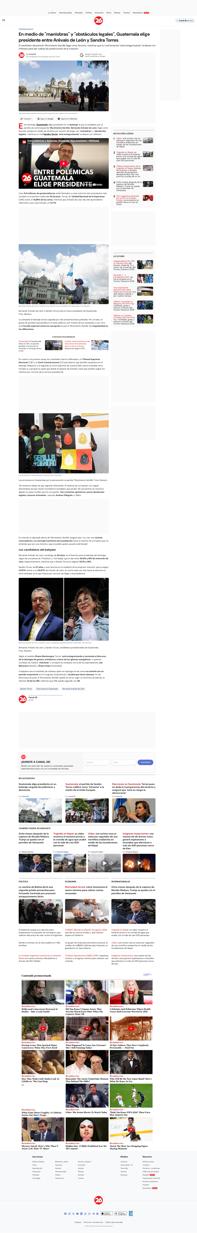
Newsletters (150, 1188)
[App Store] (107, 1213)
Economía (70, 881)
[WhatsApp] (89, 1214)
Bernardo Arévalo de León (73, 689)
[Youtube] (77, 1214)
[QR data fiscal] (131, 1215)
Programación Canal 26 (151, 1178)
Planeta (80, 1172)
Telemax (124, 1172)
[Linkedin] (81, 1214)
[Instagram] (69, 1214)
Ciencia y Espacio (84, 1162)
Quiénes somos (148, 1162)
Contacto (146, 1165)
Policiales (35, 1175)
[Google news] (97, 1214)
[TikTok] (85, 1214)
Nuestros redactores (150, 1181)
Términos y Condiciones (93, 1222)
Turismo (81, 1178)
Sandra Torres (26, 689)
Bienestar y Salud (61, 1162)
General (58, 1168)
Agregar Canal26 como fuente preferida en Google (95, 55)
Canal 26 (32, 54)
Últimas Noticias (38, 1162)
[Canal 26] (99, 1200)
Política (23, 881)
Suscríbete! (145, 762)
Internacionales (26, 29)
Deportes (58, 1165)
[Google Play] (121, 1213)
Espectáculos (37, 1168)
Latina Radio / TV (127, 1165)
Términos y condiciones (151, 1168)
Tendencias (59, 1178)
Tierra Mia (124, 1168)
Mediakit (148, 1175)
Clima (34, 1165)
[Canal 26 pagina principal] (98, 24)
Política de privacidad (151, 1172)
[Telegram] (93, 1214)
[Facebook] (65, 1214)
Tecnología (36, 1178)
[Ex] (73, 1214)
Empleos (146, 1185)
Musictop (124, 1175)
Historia (81, 1168)
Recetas (81, 1175)
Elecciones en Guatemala (47, 689)
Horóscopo (36, 1172)
